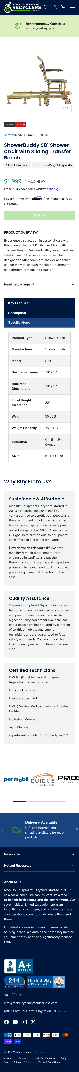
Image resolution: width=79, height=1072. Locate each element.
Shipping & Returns (23, 1062)
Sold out (39, 215)
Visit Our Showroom (46, 1058)
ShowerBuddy (13, 135)
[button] (63, 7)
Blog (6, 1062)
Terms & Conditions (49, 1062)
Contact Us (25, 1058)
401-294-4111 (15, 995)
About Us (9, 1058)
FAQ (63, 1058)
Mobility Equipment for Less (28, 1052)
